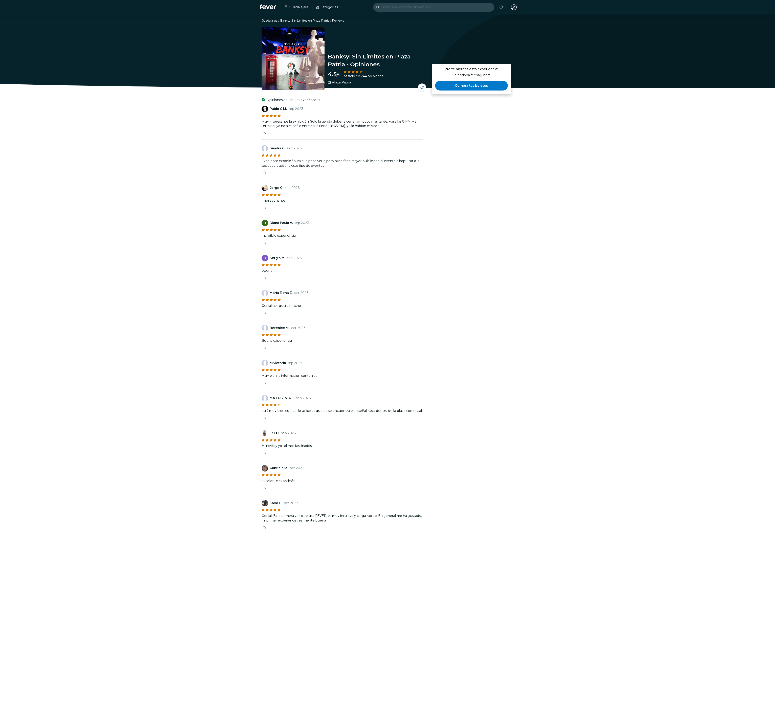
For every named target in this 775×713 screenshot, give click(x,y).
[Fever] (268, 7)
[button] (471, 86)
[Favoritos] (501, 7)
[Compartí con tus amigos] (422, 87)
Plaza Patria (341, 82)
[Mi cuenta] (514, 7)
